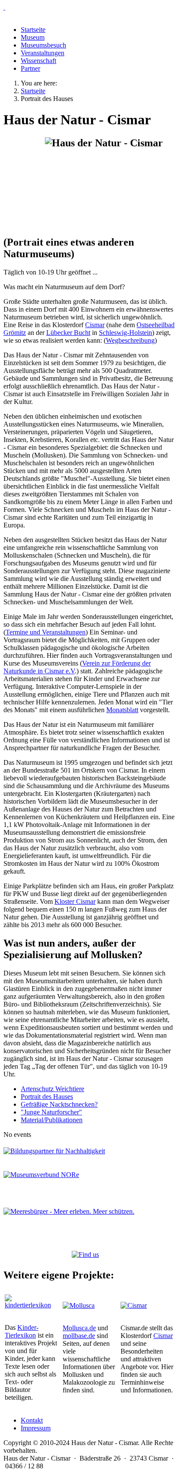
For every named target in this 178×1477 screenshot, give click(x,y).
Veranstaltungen (42, 53)
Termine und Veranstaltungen (46, 632)
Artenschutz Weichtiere (52, 1088)
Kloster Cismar (74, 901)
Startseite (33, 29)
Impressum (36, 1428)
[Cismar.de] (134, 1305)
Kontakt (32, 1420)
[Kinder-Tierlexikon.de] (31, 1305)
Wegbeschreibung (130, 340)
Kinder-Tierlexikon (21, 1331)
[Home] (89, 7)
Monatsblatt (122, 709)
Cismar (95, 324)
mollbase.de (79, 1335)
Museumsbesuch (43, 45)
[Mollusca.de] (79, 1305)
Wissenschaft (38, 60)
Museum (32, 37)
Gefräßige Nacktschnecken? (59, 1104)
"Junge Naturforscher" (51, 1112)
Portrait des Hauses (47, 1096)
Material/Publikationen (52, 1120)
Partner (30, 68)
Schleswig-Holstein (125, 332)
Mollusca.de (79, 1328)
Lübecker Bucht (68, 332)
